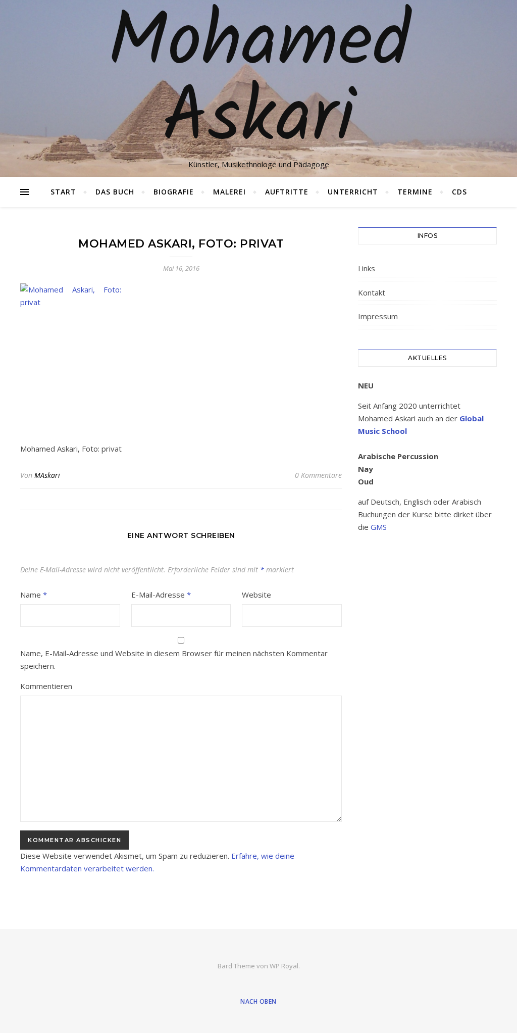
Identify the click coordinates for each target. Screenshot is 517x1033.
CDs (459, 191)
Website (256, 594)
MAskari (47, 475)
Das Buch (114, 191)
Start (63, 191)
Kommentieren (46, 686)
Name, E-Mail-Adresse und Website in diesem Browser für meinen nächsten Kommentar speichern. (174, 659)
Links (366, 268)
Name (33, 594)
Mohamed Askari (259, 82)
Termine (415, 191)
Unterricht (353, 191)
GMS (379, 527)
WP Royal (284, 965)
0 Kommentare (318, 475)
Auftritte (286, 191)
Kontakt (371, 292)
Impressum (378, 316)
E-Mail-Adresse (161, 594)
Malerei (229, 191)
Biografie (173, 191)
